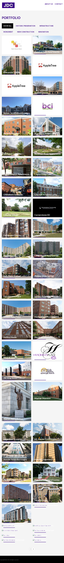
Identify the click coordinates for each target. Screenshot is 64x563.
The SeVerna (40, 540)
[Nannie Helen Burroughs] (16, 452)
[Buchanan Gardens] (16, 147)
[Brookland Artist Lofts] (47, 126)
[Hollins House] (16, 330)
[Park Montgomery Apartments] (47, 452)
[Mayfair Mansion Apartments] (47, 391)
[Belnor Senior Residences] (16, 106)
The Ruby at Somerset (13, 540)
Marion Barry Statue (13, 418)
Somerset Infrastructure (46, 505)
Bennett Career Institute (46, 113)
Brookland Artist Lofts (45, 133)
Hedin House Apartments (46, 317)
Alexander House (11, 72)
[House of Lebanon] (47, 330)
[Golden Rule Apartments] (47, 289)
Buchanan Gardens (12, 154)
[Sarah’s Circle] (47, 493)
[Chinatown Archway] (16, 187)
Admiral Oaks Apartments (46, 52)
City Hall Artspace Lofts (45, 194)
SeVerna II (8, 520)
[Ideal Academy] (16, 350)
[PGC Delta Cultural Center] (47, 473)
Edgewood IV (9, 255)
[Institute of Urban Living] (47, 350)
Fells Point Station (12, 276)
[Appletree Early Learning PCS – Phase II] (16, 85)
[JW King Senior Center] (16, 371)
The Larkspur (40, 535)
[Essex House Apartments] (47, 248)
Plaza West (8, 500)
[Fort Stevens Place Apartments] (16, 289)
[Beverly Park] (16, 126)
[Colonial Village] (16, 208)
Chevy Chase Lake (43, 174)
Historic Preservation (25, 26)
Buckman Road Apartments (47, 154)
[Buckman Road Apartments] (47, 147)
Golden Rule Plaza (12, 317)
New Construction (25, 32)
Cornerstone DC (42, 215)
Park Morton (9, 480)
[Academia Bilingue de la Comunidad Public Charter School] (16, 45)
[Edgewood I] (47, 228)
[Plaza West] (16, 493)
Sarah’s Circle (40, 500)
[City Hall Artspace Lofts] (47, 187)
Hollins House (10, 337)
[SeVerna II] (16, 513)
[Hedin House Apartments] (47, 310)
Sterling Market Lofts (13, 525)
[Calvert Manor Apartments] (16, 167)
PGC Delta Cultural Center (47, 480)
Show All (7, 26)
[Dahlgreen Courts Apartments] (16, 228)
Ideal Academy (10, 357)
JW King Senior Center (14, 378)
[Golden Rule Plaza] (16, 310)
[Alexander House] (16, 65)
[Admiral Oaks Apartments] (47, 45)
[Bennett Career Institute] (47, 106)
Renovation (43, 32)
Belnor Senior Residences (15, 113)
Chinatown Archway (13, 194)
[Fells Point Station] (16, 269)
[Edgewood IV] (16, 248)
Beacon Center (41, 92)
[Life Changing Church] (47, 371)
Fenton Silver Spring (44, 276)
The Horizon (9, 535)
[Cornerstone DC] (47, 208)
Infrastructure (46, 26)
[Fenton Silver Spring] (47, 269)
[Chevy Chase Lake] (47, 167)
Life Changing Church (44, 378)
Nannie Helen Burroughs (15, 459)
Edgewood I (40, 235)
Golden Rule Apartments (46, 296)
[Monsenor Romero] (16, 432)
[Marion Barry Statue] (16, 401)
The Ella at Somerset (44, 530)
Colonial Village (10, 215)
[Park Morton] (16, 473)
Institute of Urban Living (46, 357)
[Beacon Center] (47, 85)
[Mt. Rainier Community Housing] (47, 432)
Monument (8, 32)
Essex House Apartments (46, 255)
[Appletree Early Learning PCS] (47, 65)
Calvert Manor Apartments (16, 174)
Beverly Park (9, 133)
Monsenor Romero (12, 439)
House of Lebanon (43, 337)
